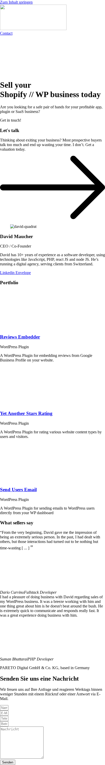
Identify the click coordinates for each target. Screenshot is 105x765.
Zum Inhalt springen (16, 2)
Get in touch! (10, 120)
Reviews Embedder (20, 337)
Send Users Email (18, 489)
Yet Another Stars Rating (26, 413)
